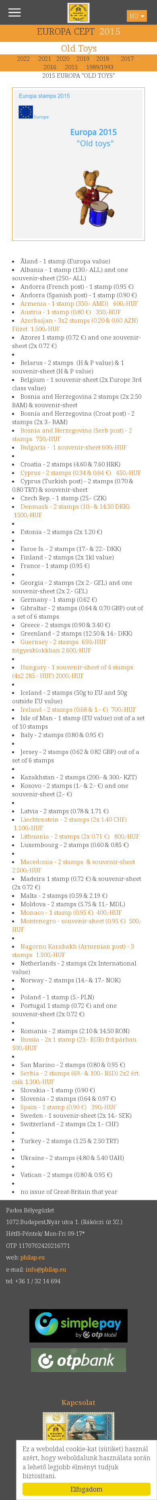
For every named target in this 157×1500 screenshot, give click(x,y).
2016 (49, 67)
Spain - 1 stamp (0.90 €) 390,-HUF (68, 1107)
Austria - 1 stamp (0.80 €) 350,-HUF (71, 312)
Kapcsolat (78, 1402)
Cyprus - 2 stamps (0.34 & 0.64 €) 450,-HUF (81, 472)
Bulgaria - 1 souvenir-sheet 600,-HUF (74, 447)
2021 (44, 58)
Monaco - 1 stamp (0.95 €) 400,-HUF (71, 912)
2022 (23, 58)
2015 (71, 67)
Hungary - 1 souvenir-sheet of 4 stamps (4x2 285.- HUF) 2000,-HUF (72, 671)
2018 (102, 58)
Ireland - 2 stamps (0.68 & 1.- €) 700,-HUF (78, 709)
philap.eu (79, 13)
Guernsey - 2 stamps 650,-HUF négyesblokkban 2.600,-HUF (59, 646)
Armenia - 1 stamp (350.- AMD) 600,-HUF (79, 303)
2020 (63, 58)
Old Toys (79, 48)
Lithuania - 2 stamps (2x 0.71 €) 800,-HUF (80, 836)
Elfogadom (86, 1489)
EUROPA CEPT (66, 31)
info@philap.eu (45, 1269)
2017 (127, 58)
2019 (82, 58)
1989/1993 (100, 67)
